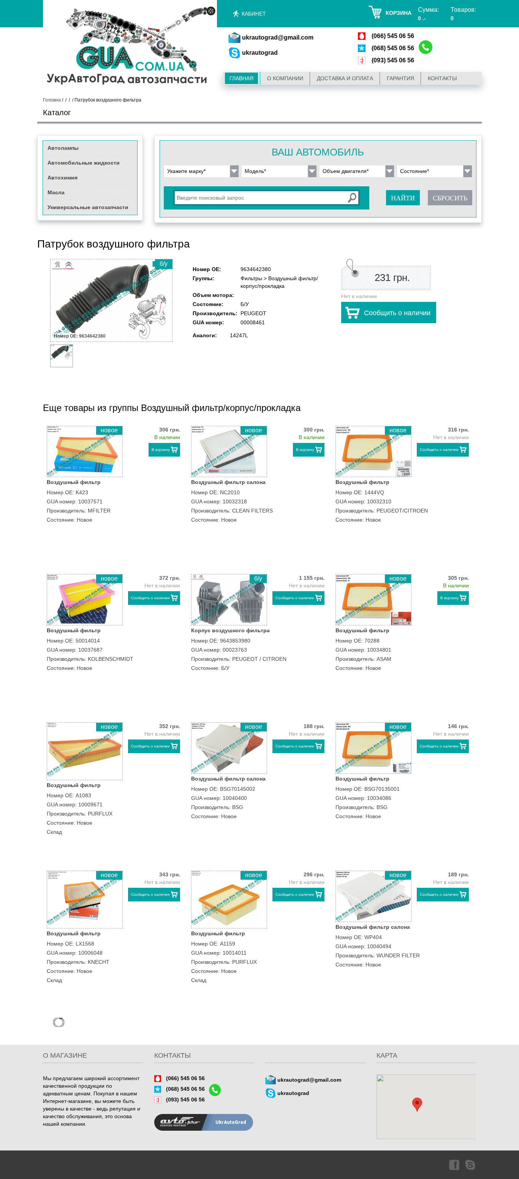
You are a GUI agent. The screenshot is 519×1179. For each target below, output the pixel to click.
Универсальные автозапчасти (87, 207)
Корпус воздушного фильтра (230, 630)
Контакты (442, 78)
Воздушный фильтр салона (228, 482)
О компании (285, 78)
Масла (56, 192)
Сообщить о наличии (397, 313)
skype (470, 1164)
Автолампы (63, 148)
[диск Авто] (130, 47)
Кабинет (254, 14)
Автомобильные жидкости (83, 163)
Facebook (453, 1164)
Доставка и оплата (345, 78)
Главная (241, 78)
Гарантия (400, 78)
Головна (52, 100)
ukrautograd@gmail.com (277, 37)
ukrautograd (260, 52)
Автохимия (62, 178)
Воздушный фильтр (74, 482)
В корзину (161, 449)
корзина (398, 13)
